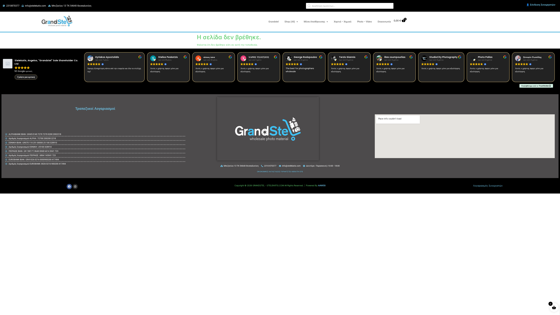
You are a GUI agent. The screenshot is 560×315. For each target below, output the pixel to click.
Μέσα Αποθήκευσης (314, 21)
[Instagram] (75, 186)
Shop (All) (290, 21)
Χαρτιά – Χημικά (342, 21)
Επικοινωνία (384, 21)
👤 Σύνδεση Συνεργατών (540, 4)
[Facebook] (69, 186)
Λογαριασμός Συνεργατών (488, 185)
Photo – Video (364, 21)
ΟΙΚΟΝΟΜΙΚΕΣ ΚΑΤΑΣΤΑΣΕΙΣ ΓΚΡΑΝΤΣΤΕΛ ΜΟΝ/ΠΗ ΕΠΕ (280, 172)
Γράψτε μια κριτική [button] (26, 77)
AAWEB (322, 185)
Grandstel (273, 21)
